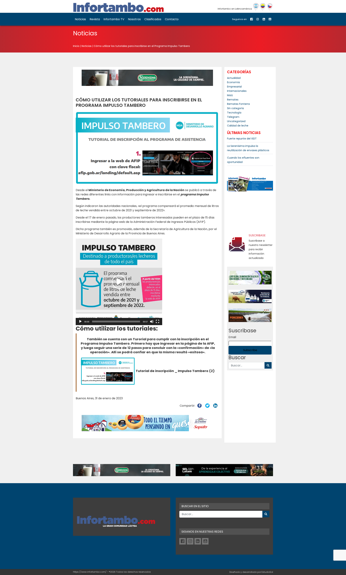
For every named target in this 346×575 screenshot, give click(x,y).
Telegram (233, 117)
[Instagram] (258, 19)
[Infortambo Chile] (270, 7)
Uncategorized (236, 121)
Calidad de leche (237, 125)
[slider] (116, 321)
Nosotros (134, 19)
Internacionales (237, 91)
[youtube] (270, 19)
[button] (119, 282)
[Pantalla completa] (157, 321)
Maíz (230, 95)
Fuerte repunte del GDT (242, 138)
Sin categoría (235, 108)
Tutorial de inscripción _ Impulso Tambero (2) (175, 371)
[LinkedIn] (264, 19)
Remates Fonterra (238, 104)
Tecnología (234, 112)
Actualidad (234, 78)
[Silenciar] (152, 321)
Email (232, 337)
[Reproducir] (80, 321)
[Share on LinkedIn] (215, 406)
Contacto (172, 19)
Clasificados (152, 19)
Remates (232, 99)
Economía (233, 82)
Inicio (76, 46)
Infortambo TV (113, 19)
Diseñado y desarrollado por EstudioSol (251, 572)
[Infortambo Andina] (263, 7)
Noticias (80, 19)
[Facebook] (252, 19)
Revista (95, 19)
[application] (119, 282)
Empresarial (234, 86)
